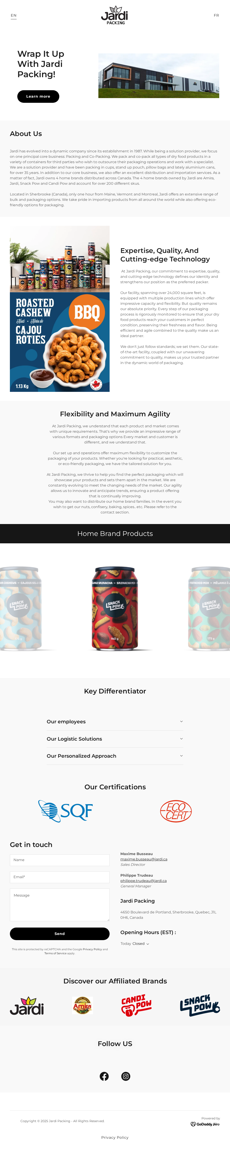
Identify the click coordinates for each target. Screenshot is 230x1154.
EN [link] (14, 15)
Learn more (38, 96)
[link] (115, 15)
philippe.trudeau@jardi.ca (143, 881)
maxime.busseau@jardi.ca (143, 859)
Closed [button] (139, 943)
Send (60, 934)
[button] (147, 944)
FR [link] (216, 15)
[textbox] (60, 860)
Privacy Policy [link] (92, 949)
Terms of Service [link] (55, 953)
